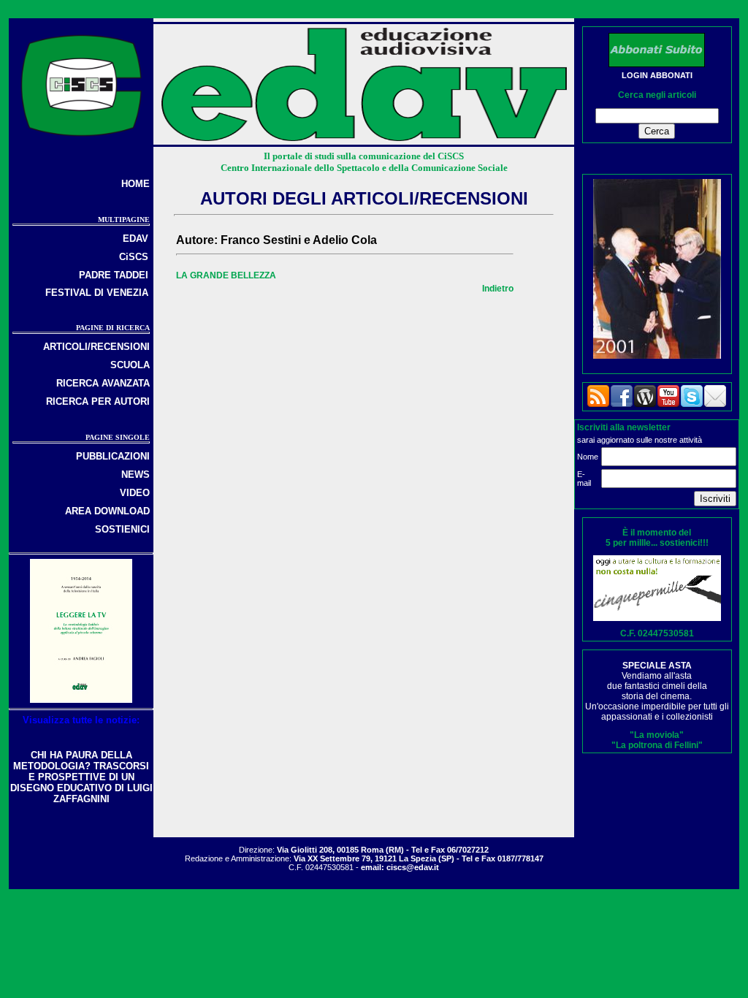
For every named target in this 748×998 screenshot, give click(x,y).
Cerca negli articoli (657, 95)
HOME (135, 183)
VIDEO (135, 492)
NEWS (135, 474)
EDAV (135, 238)
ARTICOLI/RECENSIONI (96, 346)
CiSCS (133, 256)
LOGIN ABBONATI (657, 75)
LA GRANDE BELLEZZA (226, 275)
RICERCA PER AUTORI (98, 401)
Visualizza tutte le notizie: (81, 720)
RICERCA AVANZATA (103, 383)
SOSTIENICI (122, 529)
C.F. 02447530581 (657, 633)
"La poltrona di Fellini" (657, 745)
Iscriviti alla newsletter (624, 427)
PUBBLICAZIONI (113, 456)
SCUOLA (130, 364)
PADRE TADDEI (113, 275)
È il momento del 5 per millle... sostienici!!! (657, 537)
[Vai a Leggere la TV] (81, 699)
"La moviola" (657, 735)
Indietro (498, 288)
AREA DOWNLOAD (107, 511)
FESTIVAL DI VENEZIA (96, 292)
